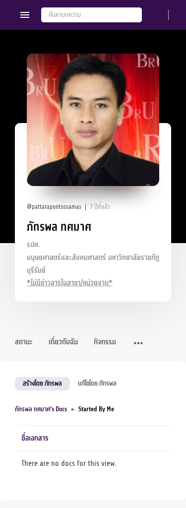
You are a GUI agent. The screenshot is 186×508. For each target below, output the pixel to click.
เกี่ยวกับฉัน (63, 342)
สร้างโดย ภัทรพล (42, 383)
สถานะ (24, 342)
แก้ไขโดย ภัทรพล (97, 383)
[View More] (138, 343)
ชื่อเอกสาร (35, 438)
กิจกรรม (105, 342)
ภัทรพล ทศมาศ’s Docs (41, 409)
